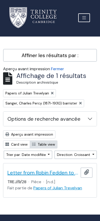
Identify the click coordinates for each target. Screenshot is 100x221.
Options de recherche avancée (44, 119)
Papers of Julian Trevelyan (57, 188)
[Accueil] (36, 18)
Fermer (57, 69)
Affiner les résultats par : (50, 55)
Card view (19, 144)
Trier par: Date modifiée (26, 154)
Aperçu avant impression (31, 134)
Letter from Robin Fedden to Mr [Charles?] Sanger (42, 173)
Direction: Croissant (74, 154)
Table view (46, 144)
